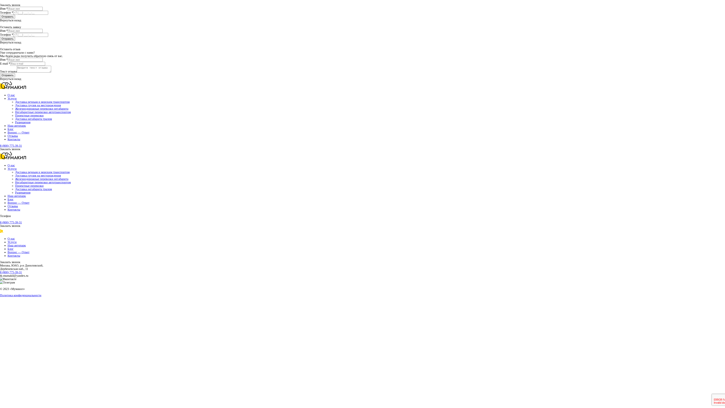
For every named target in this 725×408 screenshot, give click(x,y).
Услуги (12, 98)
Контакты (14, 139)
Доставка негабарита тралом (33, 119)
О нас (11, 95)
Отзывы (13, 136)
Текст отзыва (8, 71)
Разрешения (22, 122)
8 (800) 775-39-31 (11, 145)
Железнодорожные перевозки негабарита (41, 108)
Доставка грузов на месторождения (38, 105)
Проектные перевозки (29, 115)
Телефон (6, 12)
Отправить (8, 16)
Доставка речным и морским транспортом (42, 102)
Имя (4, 8)
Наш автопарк (17, 125)
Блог (11, 129)
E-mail (5, 63)
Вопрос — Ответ (18, 132)
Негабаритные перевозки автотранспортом (43, 112)
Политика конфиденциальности (20, 295)
